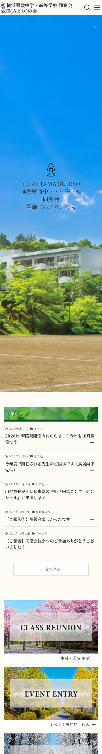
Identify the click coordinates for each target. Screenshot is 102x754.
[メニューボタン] (97, 8)
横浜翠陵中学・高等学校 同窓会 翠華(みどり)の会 (39, 7)
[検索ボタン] (87, 8)
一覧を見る (51, 569)
